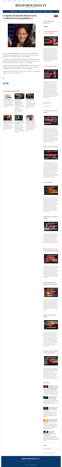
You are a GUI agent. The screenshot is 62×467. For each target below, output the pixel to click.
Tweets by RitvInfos (46, 106)
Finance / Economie (37, 11)
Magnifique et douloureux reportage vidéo (50, 368)
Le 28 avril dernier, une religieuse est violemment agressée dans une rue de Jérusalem (49, 129)
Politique (45, 11)
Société (50, 11)
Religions (29, 11)
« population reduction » (24, 65)
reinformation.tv (31, 5)
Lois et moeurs (21, 11)
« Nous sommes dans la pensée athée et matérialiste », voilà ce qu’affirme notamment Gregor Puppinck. (50, 82)
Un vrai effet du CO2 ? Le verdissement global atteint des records (53, 397)
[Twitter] (0, 5)
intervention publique (13, 53)
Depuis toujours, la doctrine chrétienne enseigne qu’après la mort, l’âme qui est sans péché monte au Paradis (50, 199)
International (13, 11)
